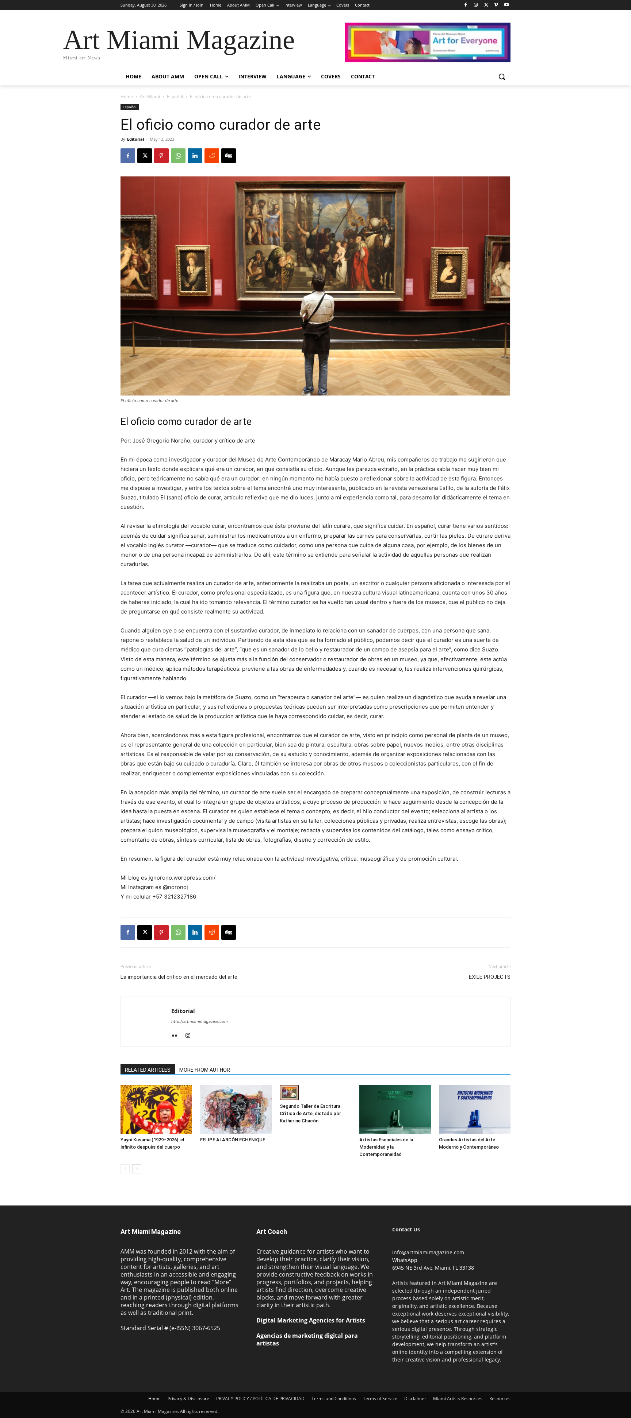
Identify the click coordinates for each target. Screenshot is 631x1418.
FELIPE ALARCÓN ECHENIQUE (232, 1139)
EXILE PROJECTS (489, 977)
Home (127, 96)
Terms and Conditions (333, 1398)
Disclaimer (415, 1398)
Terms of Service (380, 1398)
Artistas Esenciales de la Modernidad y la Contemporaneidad (386, 1147)
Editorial (135, 139)
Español (175, 96)
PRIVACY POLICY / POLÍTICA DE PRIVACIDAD (260, 1398)
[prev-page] (125, 1168)
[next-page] (136, 1168)
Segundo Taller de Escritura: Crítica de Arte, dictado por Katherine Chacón (310, 1113)
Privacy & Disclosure (188, 1398)
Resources (499, 1398)
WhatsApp (404, 1260)
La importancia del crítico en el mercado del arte (179, 977)
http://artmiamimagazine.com (199, 1021)
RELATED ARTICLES (148, 1070)
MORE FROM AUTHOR (204, 1070)
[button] (501, 76)
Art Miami (150, 96)
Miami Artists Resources (457, 1398)
